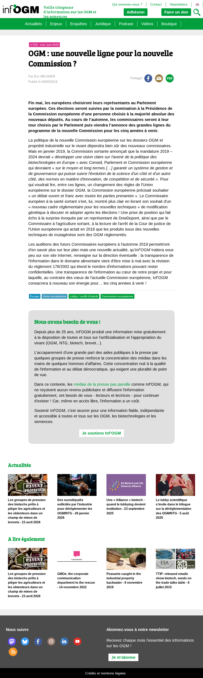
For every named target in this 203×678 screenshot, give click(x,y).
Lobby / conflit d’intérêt (84, 296)
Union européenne (54, 296)
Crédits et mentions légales (105, 673)
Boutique (169, 24)
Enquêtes (78, 24)
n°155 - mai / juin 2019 (44, 44)
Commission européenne (117, 296)
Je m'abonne (123, 657)
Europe (34, 296)
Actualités (33, 24)
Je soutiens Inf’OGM (101, 433)
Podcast (126, 24)
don (176, 12)
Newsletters (179, 4)
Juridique (103, 24)
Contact (156, 4)
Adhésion (136, 12)
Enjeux (56, 24)
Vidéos (147, 24)
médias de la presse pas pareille (102, 384)
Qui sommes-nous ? (127, 4)
